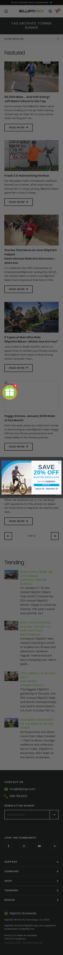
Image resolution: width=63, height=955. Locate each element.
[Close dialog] (59, 462)
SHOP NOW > (46, 485)
